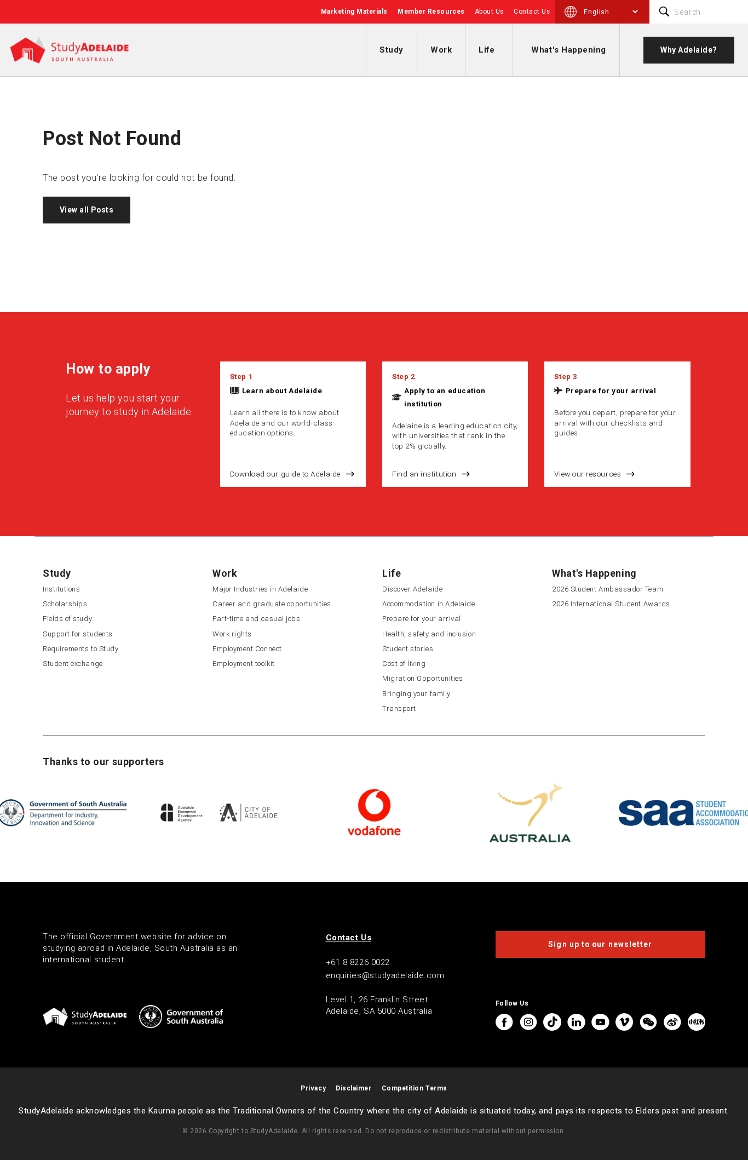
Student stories (407, 649)
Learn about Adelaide (282, 390)
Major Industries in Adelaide (260, 589)
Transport (399, 708)
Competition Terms (414, 1088)
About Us (489, 11)
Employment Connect (247, 649)
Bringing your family (416, 694)
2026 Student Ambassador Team (607, 589)
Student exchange (73, 663)
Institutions (61, 589)
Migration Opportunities (422, 678)
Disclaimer (353, 1088)
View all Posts (87, 209)
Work (441, 50)
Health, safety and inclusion (429, 634)
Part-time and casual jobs (256, 619)
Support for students (78, 634)
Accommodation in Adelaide (428, 604)
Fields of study (67, 619)
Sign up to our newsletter (600, 944)
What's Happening (568, 50)
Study (391, 50)
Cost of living (404, 663)
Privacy (313, 1088)
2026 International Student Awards (611, 604)
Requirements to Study (80, 649)
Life (486, 50)
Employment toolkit (243, 663)
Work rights (232, 634)
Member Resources (431, 11)
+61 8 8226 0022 (358, 962)
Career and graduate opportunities (271, 604)
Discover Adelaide (412, 589)
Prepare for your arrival (611, 390)
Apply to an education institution (444, 397)
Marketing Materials (354, 11)
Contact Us (532, 11)
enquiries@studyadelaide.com (385, 975)
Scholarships (65, 604)
